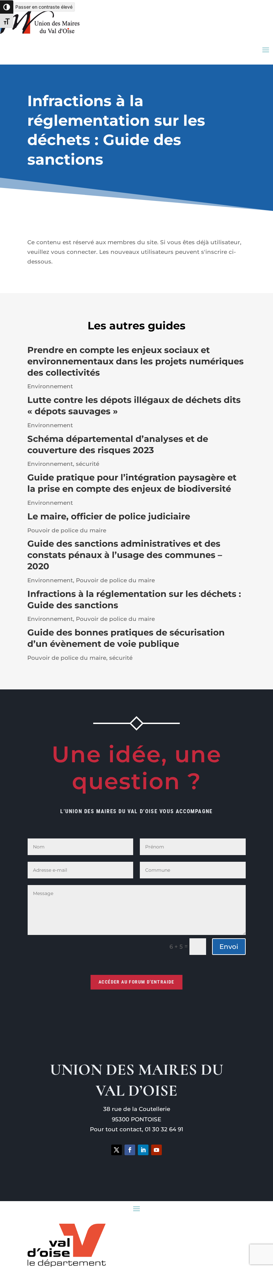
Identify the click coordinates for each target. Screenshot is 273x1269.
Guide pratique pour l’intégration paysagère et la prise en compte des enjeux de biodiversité (131, 483)
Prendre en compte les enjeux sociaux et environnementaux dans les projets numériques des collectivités (135, 361)
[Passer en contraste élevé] (6, 7)
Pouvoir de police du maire (66, 530)
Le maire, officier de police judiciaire (108, 516)
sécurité (87, 463)
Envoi (228, 947)
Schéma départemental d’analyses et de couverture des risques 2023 (117, 444)
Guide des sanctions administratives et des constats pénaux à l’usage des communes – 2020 (124, 555)
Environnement (50, 386)
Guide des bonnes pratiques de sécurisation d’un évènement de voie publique (126, 638)
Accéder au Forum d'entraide (136, 982)
